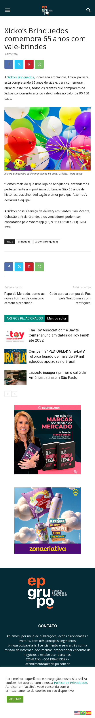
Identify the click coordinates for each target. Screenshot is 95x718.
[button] (7, 10)
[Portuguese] (83, 712)
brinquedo (24, 241)
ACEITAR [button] (15, 699)
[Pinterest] (29, 64)
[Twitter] (19, 64)
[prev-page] (7, 394)
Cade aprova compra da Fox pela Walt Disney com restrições (70, 298)
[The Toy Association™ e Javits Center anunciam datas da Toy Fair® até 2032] (15, 335)
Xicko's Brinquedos (46, 241)
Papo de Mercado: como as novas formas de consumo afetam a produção (24, 298)
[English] (77, 712)
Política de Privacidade (70, 682)
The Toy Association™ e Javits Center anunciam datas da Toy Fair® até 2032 (59, 335)
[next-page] (14, 394)
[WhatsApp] (39, 64)
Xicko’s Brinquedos (20, 77)
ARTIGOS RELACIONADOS (25, 318)
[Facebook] (8, 64)
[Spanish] (89, 712)
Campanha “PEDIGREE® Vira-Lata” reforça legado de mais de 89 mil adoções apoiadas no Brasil (57, 356)
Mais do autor (56, 318)
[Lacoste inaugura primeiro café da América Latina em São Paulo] (15, 377)
